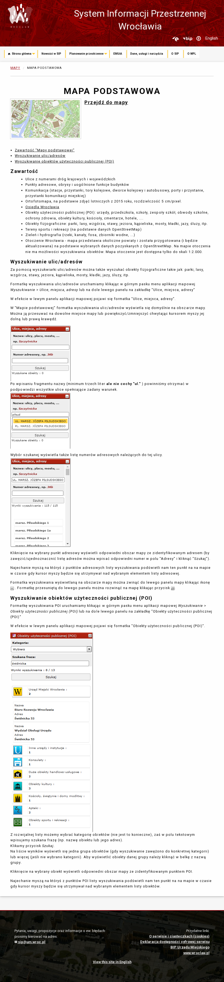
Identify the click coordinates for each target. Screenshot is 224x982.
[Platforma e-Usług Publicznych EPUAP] (175, 39)
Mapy (15, 68)
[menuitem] (20, 54)
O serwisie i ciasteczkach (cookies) (179, 936)
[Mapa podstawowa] (45, 118)
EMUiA (117, 53)
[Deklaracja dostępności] (198, 39)
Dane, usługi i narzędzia (146, 53)
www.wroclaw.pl (196, 953)
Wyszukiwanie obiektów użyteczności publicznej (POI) (64, 161)
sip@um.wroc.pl (31, 942)
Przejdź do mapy (106, 102)
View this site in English (112, 962)
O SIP (175, 53)
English (211, 38)
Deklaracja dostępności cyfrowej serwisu (175, 942)
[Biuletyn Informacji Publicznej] (187, 39)
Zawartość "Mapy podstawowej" (45, 150)
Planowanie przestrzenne (86, 53)
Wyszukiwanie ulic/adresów (40, 156)
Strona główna (21, 53)
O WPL (191, 53)
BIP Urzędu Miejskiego (190, 947)
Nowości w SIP (51, 53)
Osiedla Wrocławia (42, 207)
